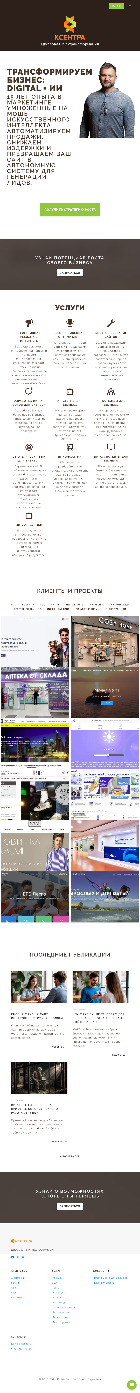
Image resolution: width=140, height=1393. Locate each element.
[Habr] (18, 1257)
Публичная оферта (103, 1282)
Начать (116, 6)
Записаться (70, 272)
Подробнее (58, 1047)
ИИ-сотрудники (61, 1322)
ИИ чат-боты (59, 1292)
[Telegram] (12, 1257)
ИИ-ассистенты (61, 1317)
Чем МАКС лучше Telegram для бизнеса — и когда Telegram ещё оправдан (99, 1018)
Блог (13, 1292)
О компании (18, 1277)
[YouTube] (23, 1257)
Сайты (55, 1287)
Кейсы (14, 1287)
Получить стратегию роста (70, 209)
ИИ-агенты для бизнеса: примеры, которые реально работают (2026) (34, 1109)
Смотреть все (70, 1156)
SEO (54, 1282)
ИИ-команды (59, 1302)
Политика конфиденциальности (110, 1277)
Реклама (57, 1277)
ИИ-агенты (58, 1297)
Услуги (15, 1282)
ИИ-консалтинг (60, 1312)
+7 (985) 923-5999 (23, 1348)
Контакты (16, 1297)
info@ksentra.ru (23, 1343)
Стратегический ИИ (63, 1307)
